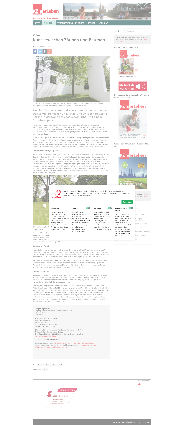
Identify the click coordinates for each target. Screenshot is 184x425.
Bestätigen (127, 202)
